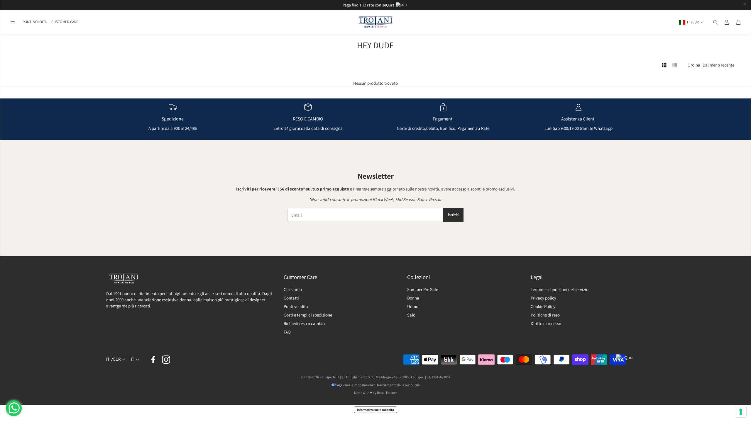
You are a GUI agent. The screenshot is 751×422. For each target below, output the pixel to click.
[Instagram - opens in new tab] (166, 359)
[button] (13, 22)
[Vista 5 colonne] (675, 65)
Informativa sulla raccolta (375, 409)
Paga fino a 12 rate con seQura (369, 5)
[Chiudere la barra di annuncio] (744, 4)
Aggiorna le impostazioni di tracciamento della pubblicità (378, 385)
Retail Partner (387, 392)
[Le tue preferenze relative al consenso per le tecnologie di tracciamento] (740, 411)
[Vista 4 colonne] (664, 65)
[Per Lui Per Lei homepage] (375, 22)
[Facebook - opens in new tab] (153, 359)
